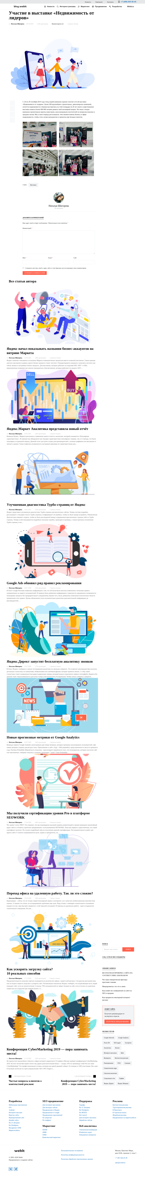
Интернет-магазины (110, 1053)
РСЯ (119, 1063)
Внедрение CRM (15, 1128)
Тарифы (82, 1105)
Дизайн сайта (14, 1120)
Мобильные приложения (18, 1105)
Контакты (110, 2)
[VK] (104, 961)
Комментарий (27, 228)
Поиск (128, 949)
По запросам (47, 1118)
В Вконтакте (117, 1110)
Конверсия (107, 1058)
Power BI (107, 1043)
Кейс (122, 1053)
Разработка (117, 6)
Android (11, 1110)
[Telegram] (109, 961)
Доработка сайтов (85, 1120)
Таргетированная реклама (122, 1107)
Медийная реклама (119, 1115)
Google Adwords (109, 1038)
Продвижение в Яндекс (51, 1110)
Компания (99, 2)
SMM (44, 1132)
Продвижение (101, 6)
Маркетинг (85, 6)
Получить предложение (117, 1022)
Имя (24, 258)
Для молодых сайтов (49, 1107)
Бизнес (117, 1048)
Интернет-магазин (15, 1112)
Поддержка (85, 1101)
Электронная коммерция (88, 1130)
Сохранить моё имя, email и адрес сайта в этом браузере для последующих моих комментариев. (56, 268)
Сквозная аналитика (110, 1073)
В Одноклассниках (119, 1112)
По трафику (46, 1120)
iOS (10, 1107)
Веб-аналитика (88, 1126)
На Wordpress (13, 1125)
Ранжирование (108, 1063)
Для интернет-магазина (87, 1118)
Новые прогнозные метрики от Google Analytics (43, 737)
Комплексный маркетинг (51, 1137)
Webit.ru (130, 6)
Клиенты (88, 2)
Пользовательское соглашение (72, 1150)
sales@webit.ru (120, 1163)
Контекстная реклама (121, 1058)
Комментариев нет (58, 24)
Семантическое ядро (110, 1068)
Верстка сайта (14, 1115)
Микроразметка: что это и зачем (113, 986)
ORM (44, 1135)
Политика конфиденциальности (72, 1155)
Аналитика (107, 1048)
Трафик (121, 1078)
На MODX (83, 1112)
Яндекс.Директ (109, 1083)
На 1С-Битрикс (14, 1123)
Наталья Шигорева (17, 24)
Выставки (33, 185)
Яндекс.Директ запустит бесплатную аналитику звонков (50, 661)
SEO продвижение (52, 1101)
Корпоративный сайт (16, 1118)
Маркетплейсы (14, 1130)
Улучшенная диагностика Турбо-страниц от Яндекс (46, 504)
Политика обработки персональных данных (77, 1159)
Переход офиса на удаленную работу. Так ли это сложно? (50, 893)
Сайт (75, 258)
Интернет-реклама (67, 6)
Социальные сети (109, 1078)
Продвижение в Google (50, 1112)
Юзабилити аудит (85, 1132)
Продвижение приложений (52, 1115)
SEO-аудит (117, 1043)
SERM (44, 1130)
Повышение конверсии (87, 1135)
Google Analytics (123, 1038)
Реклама (117, 1101)
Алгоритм (128, 1043)
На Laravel (83, 1115)
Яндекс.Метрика (123, 1083)
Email (50, 258)
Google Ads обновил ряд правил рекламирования (44, 583)
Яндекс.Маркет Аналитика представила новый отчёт (47, 429)
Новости (50, 6)
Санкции (127, 1063)
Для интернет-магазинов (51, 1105)
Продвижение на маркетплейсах (124, 1118)
